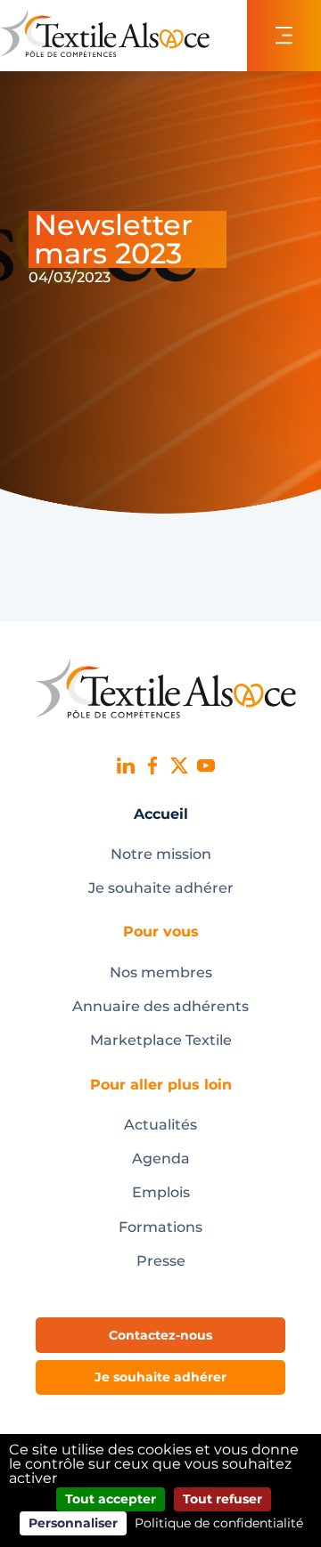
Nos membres (161, 972)
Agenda (161, 1158)
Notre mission (161, 854)
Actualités (160, 1124)
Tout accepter (110, 1499)
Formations (160, 1227)
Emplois (161, 1192)
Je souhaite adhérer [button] (160, 1377)
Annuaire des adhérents (160, 1006)
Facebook (152, 765)
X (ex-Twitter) (179, 765)
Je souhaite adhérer (161, 887)
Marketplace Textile (161, 1040)
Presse (160, 1260)
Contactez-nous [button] (160, 1335)
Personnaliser (73, 1523)
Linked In (125, 765)
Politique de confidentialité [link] (219, 1523)
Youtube (206, 765)
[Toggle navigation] (284, 35)
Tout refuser (222, 1499)
